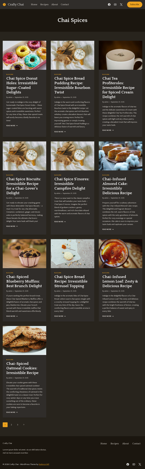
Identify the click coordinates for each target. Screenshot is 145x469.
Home (34, 4)
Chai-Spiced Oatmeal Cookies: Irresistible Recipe (22, 368)
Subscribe (134, 4)
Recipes (44, 4)
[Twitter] (139, 464)
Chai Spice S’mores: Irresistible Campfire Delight (71, 184)
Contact (65, 4)
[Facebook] (109, 4)
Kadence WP (44, 464)
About (54, 4)
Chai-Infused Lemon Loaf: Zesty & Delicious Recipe (120, 281)
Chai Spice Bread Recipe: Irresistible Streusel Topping (70, 281)
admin (10, 97)
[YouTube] (115, 4)
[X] (121, 4)
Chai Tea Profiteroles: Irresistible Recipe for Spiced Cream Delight (118, 87)
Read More (12, 126)
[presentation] (24, 55)
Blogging (9, 74)
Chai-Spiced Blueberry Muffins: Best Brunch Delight (24, 281)
